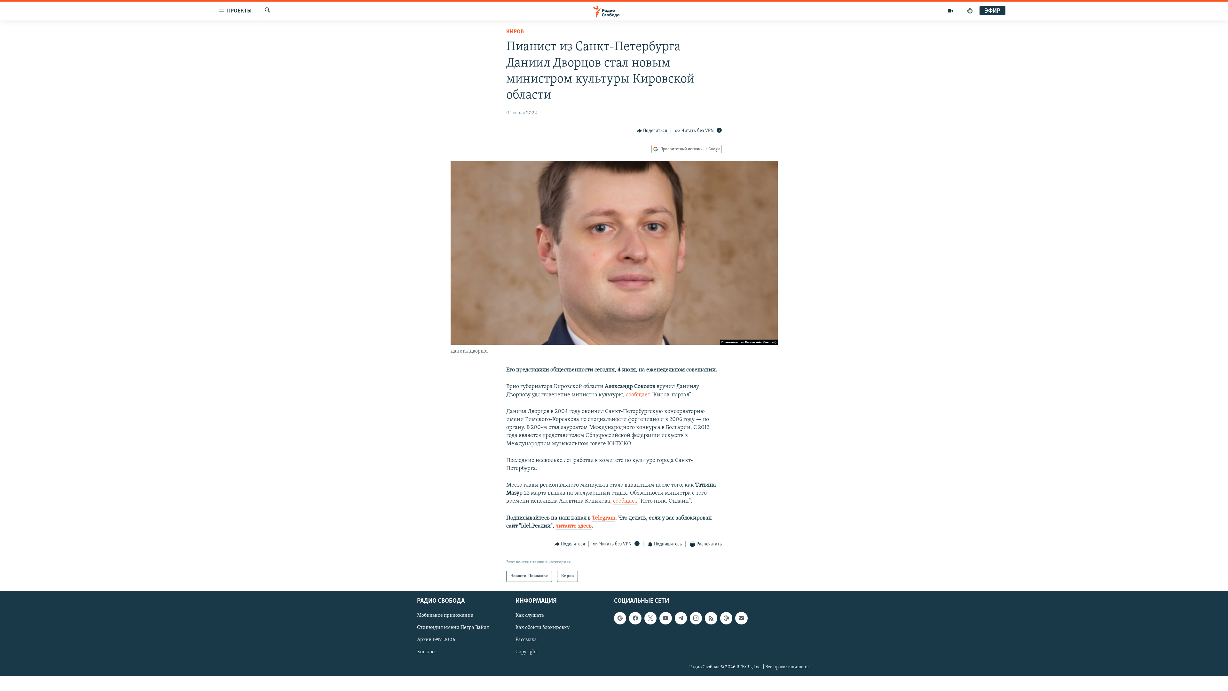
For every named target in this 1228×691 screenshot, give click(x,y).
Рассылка (526, 639)
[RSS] (711, 618)
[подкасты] (970, 11)
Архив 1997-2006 (436, 639)
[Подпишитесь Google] (620, 618)
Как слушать (530, 615)
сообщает (638, 395)
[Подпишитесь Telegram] (681, 618)
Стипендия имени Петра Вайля (453, 627)
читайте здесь (573, 526)
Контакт (426, 652)
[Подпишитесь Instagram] (696, 618)
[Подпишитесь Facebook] (635, 618)
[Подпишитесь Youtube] (665, 618)
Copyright (526, 652)
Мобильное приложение (445, 615)
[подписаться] (741, 618)
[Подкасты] (726, 618)
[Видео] (950, 11)
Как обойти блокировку (543, 627)
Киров (515, 32)
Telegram (603, 518)
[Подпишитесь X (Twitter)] (650, 618)
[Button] (652, 131)
